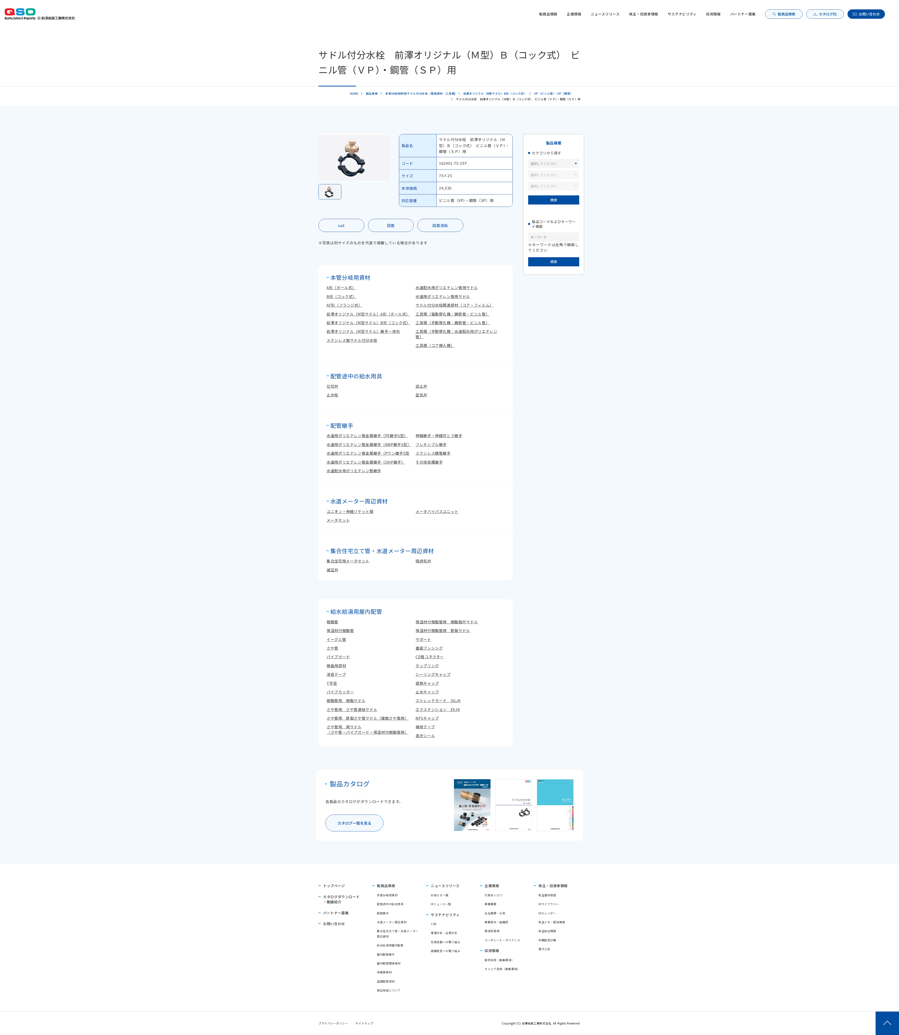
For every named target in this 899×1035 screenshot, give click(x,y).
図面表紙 (440, 225)
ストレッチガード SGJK (438, 700)
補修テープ (425, 727)
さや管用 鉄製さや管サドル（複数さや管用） (367, 718)
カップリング (427, 665)
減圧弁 (332, 570)
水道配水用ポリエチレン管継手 (354, 470)
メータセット (338, 520)
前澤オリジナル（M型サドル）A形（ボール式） (368, 314)
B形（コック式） (342, 296)
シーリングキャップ (433, 674)
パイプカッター (340, 692)
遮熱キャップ (427, 683)
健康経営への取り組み (445, 951)
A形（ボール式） (341, 287)
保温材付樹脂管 (340, 630)
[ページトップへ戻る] (887, 1023)
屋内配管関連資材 (389, 963)
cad (341, 225)
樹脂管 (332, 622)
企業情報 (574, 13)
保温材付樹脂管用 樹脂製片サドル (447, 622)
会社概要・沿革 (495, 913)
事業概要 (491, 904)
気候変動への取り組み (445, 942)
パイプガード (338, 656)
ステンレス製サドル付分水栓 (352, 340)
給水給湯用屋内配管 (390, 945)
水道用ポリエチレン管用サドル (443, 296)
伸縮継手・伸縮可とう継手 (439, 435)
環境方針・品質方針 (444, 933)
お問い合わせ (869, 13)
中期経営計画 (547, 940)
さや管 (332, 648)
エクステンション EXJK (438, 709)
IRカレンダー (547, 913)
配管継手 (383, 913)
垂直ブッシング (429, 648)
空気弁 (421, 395)
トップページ (334, 885)
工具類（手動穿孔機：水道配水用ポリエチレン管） (456, 333)
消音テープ (336, 674)
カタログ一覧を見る (354, 823)
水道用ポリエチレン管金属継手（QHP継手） (366, 462)
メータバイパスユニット (437, 511)
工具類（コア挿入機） (435, 345)
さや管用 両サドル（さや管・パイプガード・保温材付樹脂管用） (367, 729)
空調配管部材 (386, 981)
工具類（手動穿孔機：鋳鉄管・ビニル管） (453, 322)
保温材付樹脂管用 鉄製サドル (443, 630)
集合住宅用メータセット (348, 561)
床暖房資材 (384, 972)
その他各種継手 (429, 462)
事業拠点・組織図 (496, 922)
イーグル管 (336, 639)
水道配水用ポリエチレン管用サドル (447, 287)
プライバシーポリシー (333, 1023)
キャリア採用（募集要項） (502, 969)
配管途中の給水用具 (390, 904)
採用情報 (713, 13)
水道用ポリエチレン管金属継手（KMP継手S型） (369, 444)
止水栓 (332, 395)
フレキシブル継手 (431, 444)
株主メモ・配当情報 (551, 922)
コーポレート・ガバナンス (502, 940)
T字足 (332, 683)
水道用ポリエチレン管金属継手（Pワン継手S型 (368, 453)
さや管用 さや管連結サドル (352, 709)
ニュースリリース (605, 13)
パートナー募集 (743, 13)
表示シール (425, 735)
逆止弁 (421, 386)
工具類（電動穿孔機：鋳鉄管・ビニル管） (453, 314)
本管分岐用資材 (387, 895)
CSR (434, 924)
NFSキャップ (427, 718)
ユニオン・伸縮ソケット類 (350, 511)
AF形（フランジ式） (344, 305)
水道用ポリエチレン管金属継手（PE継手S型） (367, 435)
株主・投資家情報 (643, 13)
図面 (391, 225)
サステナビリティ (682, 13)
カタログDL (828, 13)
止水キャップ (427, 692)
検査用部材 (336, 665)
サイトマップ (364, 1023)
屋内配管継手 (386, 954)
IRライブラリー (548, 904)
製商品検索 (786, 13)
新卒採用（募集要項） (499, 960)
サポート (423, 639)
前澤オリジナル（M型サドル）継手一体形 (363, 331)
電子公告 (544, 949)
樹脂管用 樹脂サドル (346, 700)
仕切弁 (332, 386)
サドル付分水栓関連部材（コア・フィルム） (455, 305)
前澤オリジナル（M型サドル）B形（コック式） (368, 322)
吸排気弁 (423, 561)
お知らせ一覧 (440, 895)
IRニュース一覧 (441, 904)
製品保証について (389, 990)
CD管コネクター (430, 656)
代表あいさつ (493, 895)
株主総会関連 (547, 931)
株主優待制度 (547, 895)
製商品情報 (548, 13)
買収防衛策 (492, 931)
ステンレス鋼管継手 (433, 453)
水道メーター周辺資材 (391, 922)
